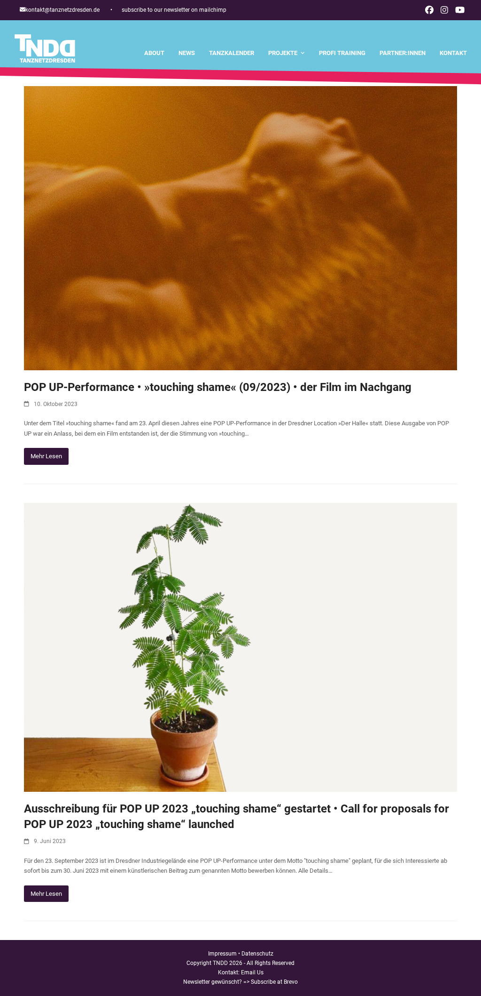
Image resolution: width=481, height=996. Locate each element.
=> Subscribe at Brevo (270, 982)
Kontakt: (229, 972)
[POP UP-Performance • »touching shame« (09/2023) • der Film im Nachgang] (240, 227)
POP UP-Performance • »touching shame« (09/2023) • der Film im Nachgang (217, 387)
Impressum (222, 953)
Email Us (252, 972)
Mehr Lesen (46, 456)
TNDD (220, 963)
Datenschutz (257, 953)
